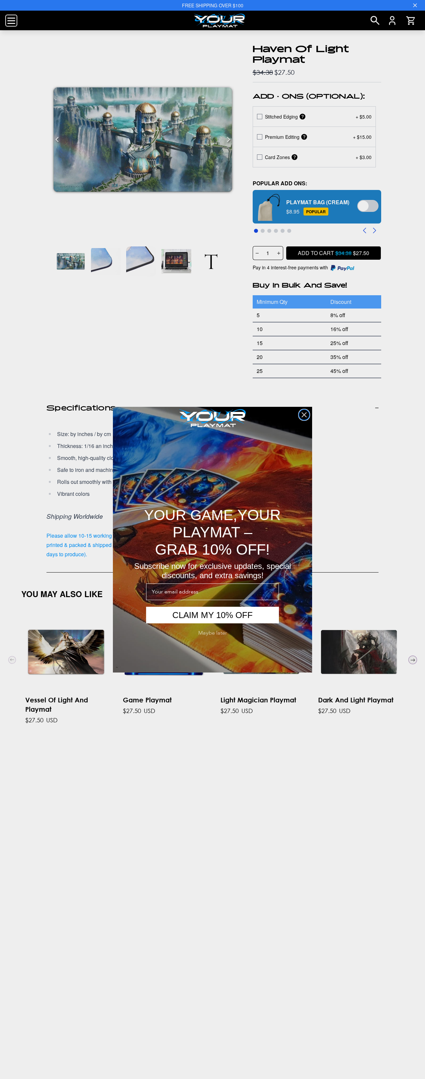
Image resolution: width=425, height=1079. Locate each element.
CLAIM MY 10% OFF (212, 615)
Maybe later (212, 633)
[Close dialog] (304, 414)
